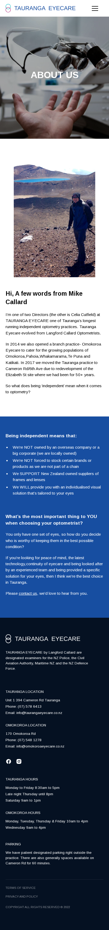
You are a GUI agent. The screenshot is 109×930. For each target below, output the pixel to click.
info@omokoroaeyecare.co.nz (40, 746)
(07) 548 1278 (30, 740)
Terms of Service (21, 887)
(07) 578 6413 (30, 706)
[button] (94, 8)
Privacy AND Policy (22, 896)
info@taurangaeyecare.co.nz (39, 713)
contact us (28, 593)
